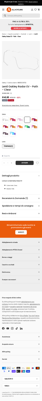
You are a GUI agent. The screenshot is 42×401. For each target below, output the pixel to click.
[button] (39, 9)
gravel (8, 309)
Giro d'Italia (24, 315)
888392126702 (22, 83)
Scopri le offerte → (21, 28)
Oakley (4, 83)
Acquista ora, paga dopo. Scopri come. (15, 105)
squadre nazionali (16, 306)
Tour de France (34, 315)
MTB (3, 309)
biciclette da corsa (29, 306)
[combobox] (21, 15)
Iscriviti (21, 232)
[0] (35, 9)
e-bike (15, 309)
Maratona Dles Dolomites (11, 318)
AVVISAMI (25, 163)
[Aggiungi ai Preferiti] (37, 163)
